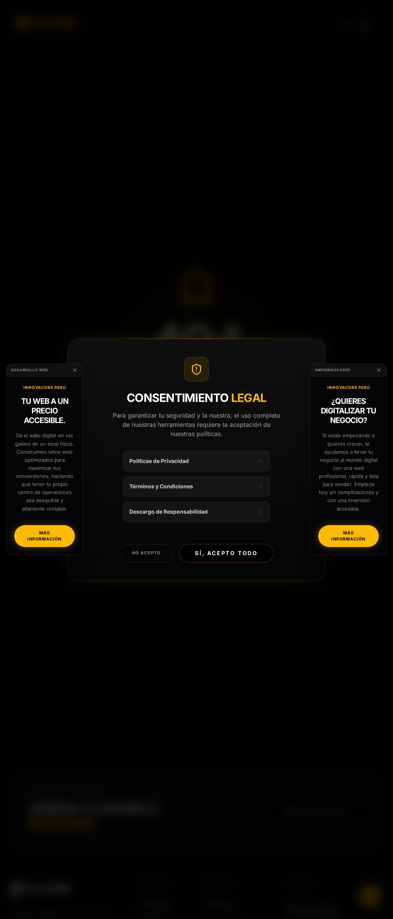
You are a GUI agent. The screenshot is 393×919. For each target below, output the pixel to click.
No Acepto (146, 552)
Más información (44, 536)
